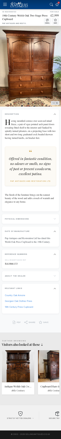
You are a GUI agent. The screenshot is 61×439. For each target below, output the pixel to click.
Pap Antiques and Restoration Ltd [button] (15, 23)
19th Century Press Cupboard (19, 307)
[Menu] (5, 5)
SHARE (32, 322)
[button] (47, 21)
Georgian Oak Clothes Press (18, 301)
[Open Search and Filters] (51, 4)
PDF (19, 322)
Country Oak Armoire (15, 295)
